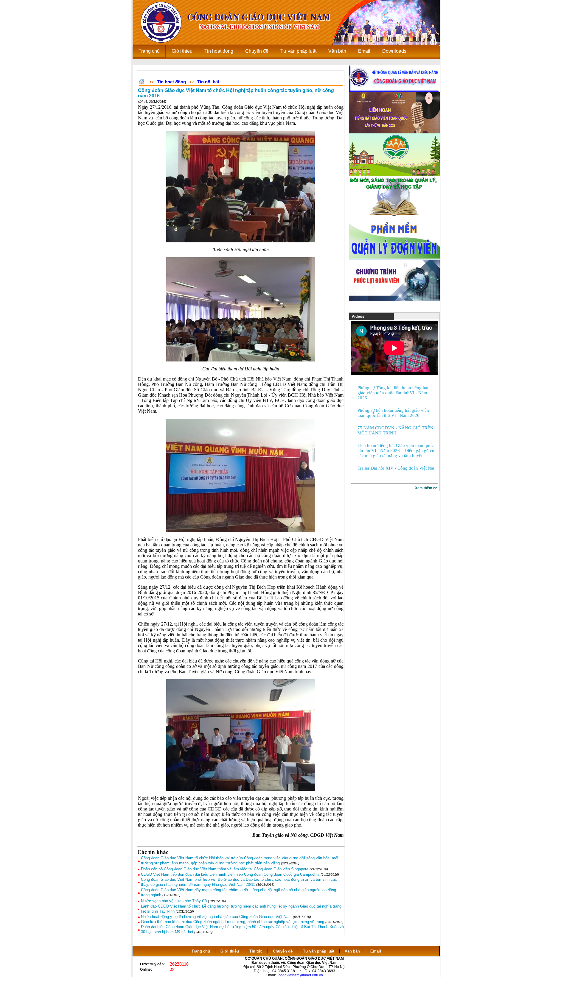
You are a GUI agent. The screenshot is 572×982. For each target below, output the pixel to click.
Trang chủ (201, 951)
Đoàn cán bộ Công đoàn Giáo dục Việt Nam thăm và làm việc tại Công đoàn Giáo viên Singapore (224, 869)
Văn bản (353, 951)
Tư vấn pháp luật (318, 951)
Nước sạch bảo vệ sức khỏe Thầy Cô (174, 901)
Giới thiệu (229, 951)
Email (375, 951)
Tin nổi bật (208, 81)
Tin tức (255, 951)
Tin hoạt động (171, 81)
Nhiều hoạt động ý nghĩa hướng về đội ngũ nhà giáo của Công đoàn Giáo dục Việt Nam (217, 916)
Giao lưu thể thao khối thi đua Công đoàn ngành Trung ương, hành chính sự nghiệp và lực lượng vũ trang (233, 921)
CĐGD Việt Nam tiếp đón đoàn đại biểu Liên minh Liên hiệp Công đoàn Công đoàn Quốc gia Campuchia (231, 874)
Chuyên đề (283, 951)
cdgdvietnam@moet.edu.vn (301, 975)
